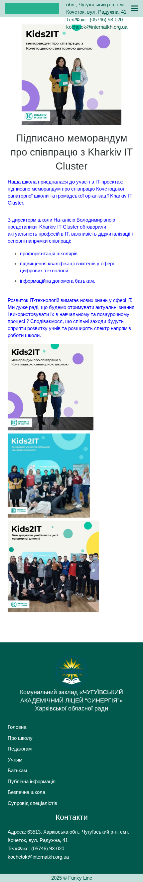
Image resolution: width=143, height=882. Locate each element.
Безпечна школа (26, 792)
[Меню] (134, 8)
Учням (15, 760)
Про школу (20, 738)
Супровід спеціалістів (32, 803)
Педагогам (20, 749)
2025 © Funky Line (71, 878)
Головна (17, 727)
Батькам (17, 770)
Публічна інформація (32, 781)
